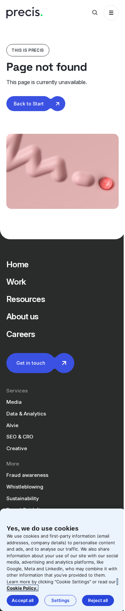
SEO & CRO (19, 436)
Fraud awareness (27, 475)
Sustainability (22, 498)
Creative (16, 448)
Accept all (22, 600)
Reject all (98, 600)
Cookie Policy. (22, 588)
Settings (60, 600)
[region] (62, 560)
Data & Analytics (26, 413)
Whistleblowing (24, 487)
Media (14, 402)
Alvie (12, 425)
